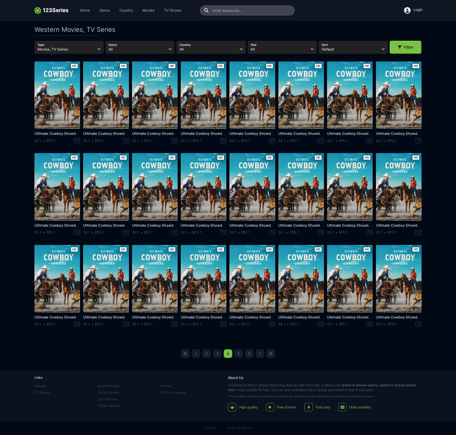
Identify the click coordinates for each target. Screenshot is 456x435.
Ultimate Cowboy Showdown (58, 133)
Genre (105, 10)
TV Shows (172, 10)
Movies (148, 10)
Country (126, 10)
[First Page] (185, 353)
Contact (166, 386)
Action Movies (108, 386)
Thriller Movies (108, 406)
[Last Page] (270, 353)
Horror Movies (108, 392)
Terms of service (173, 392)
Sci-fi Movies (107, 399)
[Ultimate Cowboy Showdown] (57, 95)
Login (418, 9)
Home (85, 10)
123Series (235, 385)
